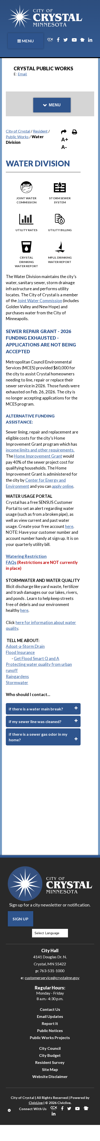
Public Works (17, 136)
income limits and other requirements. (40, 450)
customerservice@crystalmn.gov (52, 977)
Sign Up (20, 918)
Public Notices (50, 1030)
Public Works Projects (50, 1037)
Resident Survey (50, 1062)
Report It (50, 1023)
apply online (62, 486)
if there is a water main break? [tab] (36, 708)
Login (9, 1110)
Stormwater (17, 682)
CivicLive (36, 1103)
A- (64, 147)
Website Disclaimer (50, 1076)
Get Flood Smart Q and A (36, 658)
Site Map (50, 1069)
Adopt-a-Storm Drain (25, 646)
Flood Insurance (20, 652)
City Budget (50, 1055)
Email (22, 74)
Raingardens (17, 676)
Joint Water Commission (39, 300)
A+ (64, 139)
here (69, 526)
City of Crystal (18, 131)
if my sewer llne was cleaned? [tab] (35, 721)
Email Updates (50, 1016)
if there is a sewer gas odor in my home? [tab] (38, 737)
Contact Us (50, 1009)
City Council (50, 1048)
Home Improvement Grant (38, 456)
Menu (28, 40)
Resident (40, 131)
